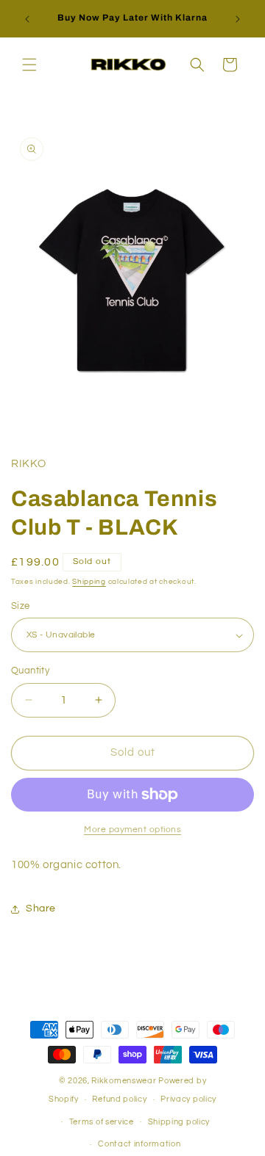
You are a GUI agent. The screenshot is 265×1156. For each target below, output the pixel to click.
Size (20, 606)
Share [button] (41, 908)
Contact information (139, 1144)
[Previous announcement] (27, 19)
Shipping (89, 581)
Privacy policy (188, 1099)
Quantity (30, 670)
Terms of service (101, 1122)
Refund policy (119, 1099)
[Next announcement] (238, 19)
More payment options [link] (132, 829)
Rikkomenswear (123, 1081)
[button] (29, 64)
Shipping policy (179, 1122)
